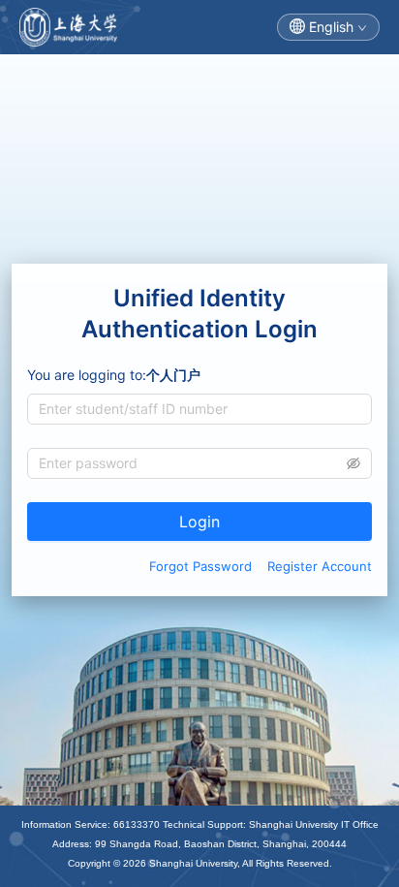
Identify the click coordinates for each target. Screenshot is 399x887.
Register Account (319, 566)
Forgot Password (200, 566)
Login (199, 521)
